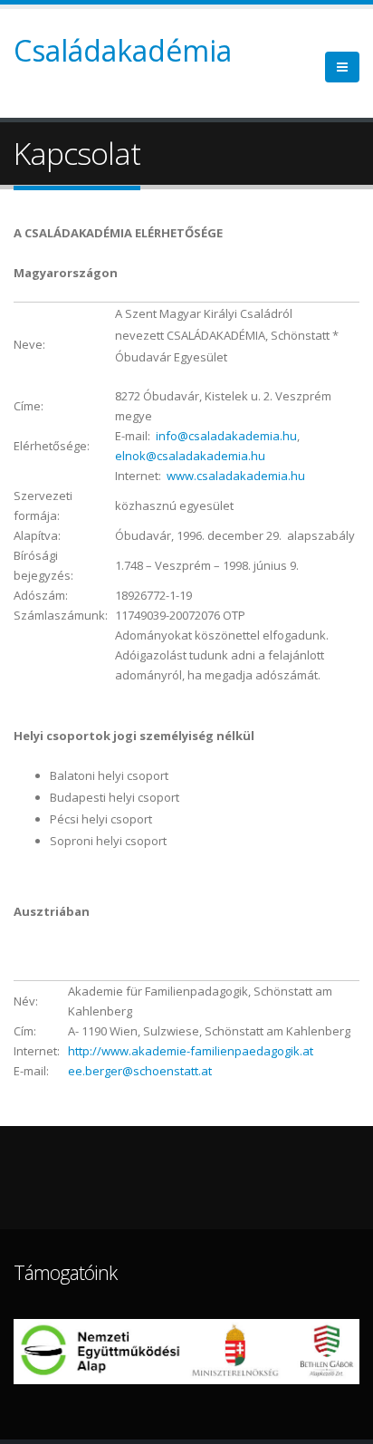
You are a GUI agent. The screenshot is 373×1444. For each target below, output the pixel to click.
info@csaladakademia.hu (226, 436)
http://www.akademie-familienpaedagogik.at (190, 1051)
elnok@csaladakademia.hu (190, 456)
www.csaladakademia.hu (236, 475)
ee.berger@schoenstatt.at (140, 1071)
